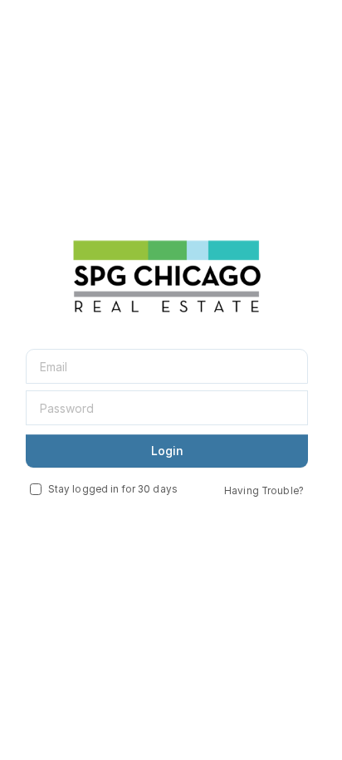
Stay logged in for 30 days (113, 489)
